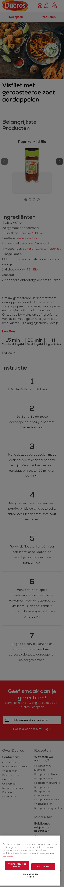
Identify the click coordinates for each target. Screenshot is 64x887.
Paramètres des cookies (30, 875)
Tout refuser (43, 866)
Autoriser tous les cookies (17, 865)
